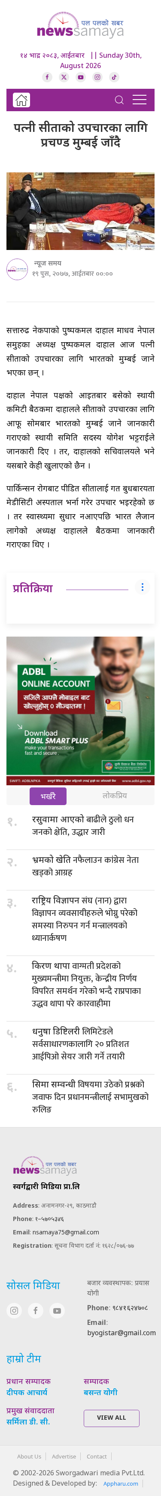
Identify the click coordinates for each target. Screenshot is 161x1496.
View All (111, 1418)
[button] (119, 100)
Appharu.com (120, 1483)
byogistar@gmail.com (121, 1333)
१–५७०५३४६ (49, 1219)
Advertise (64, 1456)
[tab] (48, 797)
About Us (29, 1456)
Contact (97, 1456)
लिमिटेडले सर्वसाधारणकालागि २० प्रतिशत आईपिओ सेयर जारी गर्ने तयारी (80, 1044)
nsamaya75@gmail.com (66, 1233)
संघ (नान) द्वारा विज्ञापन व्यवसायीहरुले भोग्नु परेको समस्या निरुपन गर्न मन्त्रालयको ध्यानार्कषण (84, 919)
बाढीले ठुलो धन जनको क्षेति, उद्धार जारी (83, 826)
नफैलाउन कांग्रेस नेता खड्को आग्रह (85, 866)
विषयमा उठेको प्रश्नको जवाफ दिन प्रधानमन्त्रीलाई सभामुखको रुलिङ (90, 1097)
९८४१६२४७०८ (130, 1308)
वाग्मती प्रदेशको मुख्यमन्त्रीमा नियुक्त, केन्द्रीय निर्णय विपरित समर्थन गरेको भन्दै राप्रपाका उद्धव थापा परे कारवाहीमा (86, 985)
